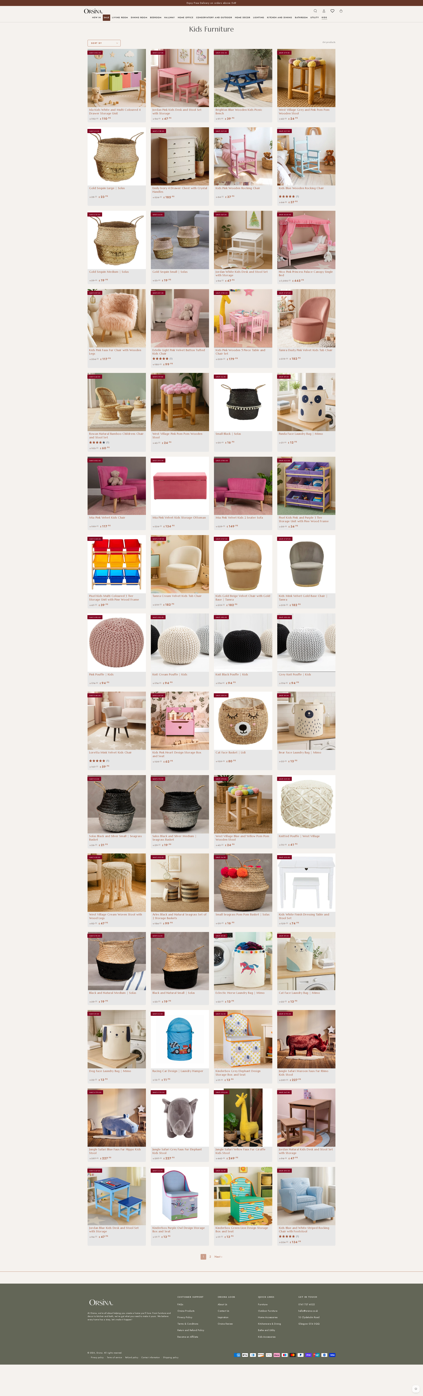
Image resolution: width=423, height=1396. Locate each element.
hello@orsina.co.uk (308, 1311)
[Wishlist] (332, 11)
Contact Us (223, 1311)
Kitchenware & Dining (269, 1323)
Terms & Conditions (187, 1323)
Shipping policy (170, 1357)
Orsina (99, 1352)
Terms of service (114, 1357)
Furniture (262, 1304)
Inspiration (223, 1317)
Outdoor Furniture (267, 1311)
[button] (315, 11)
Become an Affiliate (187, 1336)
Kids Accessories (267, 1336)
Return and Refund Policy (190, 1330)
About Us (222, 1304)
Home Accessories (268, 1317)
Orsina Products (185, 1311)
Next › (218, 1257)
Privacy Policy (184, 1317)
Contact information (150, 1357)
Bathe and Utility (266, 1330)
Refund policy (131, 1357)
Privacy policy (97, 1357)
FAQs (180, 1304)
